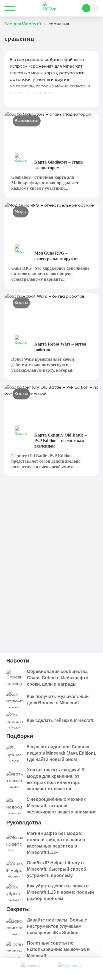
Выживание (26, 121)
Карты (21, 303)
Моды (20, 212)
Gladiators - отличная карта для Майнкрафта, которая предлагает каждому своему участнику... (45, 183)
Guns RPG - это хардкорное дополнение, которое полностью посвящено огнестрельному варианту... (50, 274)
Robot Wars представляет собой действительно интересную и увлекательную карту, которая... (43, 365)
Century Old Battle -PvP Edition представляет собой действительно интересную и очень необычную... (45, 461)
